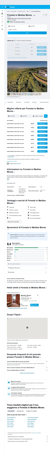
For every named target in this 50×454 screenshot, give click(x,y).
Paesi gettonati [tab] (20, 411)
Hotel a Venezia (10, 421)
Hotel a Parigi (10, 426)
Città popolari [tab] (11, 411)
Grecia (12, 11)
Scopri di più (11, 156)
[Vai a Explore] (2, 22)
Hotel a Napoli (31, 423)
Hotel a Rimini (10, 419)
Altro (8, 179)
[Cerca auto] (2, 16)
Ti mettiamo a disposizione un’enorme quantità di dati (20, 439)
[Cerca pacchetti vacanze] (2, 19)
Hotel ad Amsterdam (32, 419)
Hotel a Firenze (10, 424)
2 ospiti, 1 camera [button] (12, 29)
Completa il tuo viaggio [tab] (31, 411)
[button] (2, 7)
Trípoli (27, 11)
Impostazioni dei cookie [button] (12, 161)
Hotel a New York (31, 421)
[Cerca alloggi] (2, 13)
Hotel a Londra (31, 424)
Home (8, 11)
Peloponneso (20, 11)
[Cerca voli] (2, 11)
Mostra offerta (34, 305)
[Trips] (2, 25)
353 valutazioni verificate (19, 22)
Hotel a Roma (10, 423)
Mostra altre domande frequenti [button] (27, 373)
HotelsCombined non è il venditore (16, 436)
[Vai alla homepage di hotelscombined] (10, 7)
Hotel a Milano (31, 426)
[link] (17, 308)
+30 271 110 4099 (11, 20)
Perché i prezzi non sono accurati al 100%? (18, 441)
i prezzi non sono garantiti (35, 432)
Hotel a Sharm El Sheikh (33, 417)
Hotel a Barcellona (11, 417)
